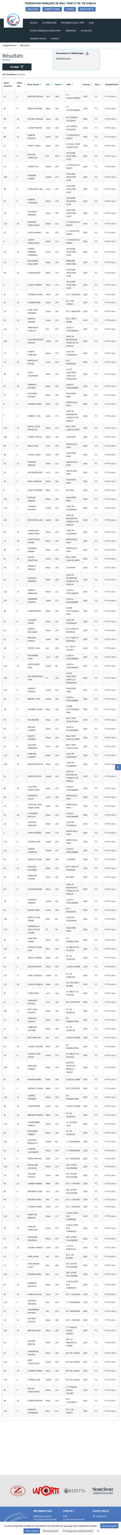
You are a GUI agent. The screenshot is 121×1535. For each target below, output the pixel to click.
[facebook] (118, 767)
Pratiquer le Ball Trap (72, 22)
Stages (70, 9)
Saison (86, 84)
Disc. (97, 84)
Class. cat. (20, 84)
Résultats (25, 45)
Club (91, 22)
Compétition (111, 84)
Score (58, 84)
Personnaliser (50, 1530)
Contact (55, 38)
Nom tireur (33, 84)
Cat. (48, 84)
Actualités (86, 30)
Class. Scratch (8, 84)
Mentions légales (42, 1516)
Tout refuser (31, 1530)
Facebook (100, 1516)
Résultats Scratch (63, 58)
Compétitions (52, 9)
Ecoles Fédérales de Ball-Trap (45, 30)
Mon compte (86, 9)
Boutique (33, 9)
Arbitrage (71, 30)
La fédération (49, 22)
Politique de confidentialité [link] (78, 1530)
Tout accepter (109, 1525)
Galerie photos (38, 38)
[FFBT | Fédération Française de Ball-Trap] (13, 23)
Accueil (35, 22)
